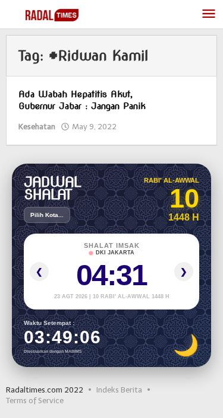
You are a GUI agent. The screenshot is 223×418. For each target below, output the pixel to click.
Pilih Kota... (47, 215)
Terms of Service (35, 400)
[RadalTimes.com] (53, 14)
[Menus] (208, 14)
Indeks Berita (119, 389)
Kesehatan (36, 126)
